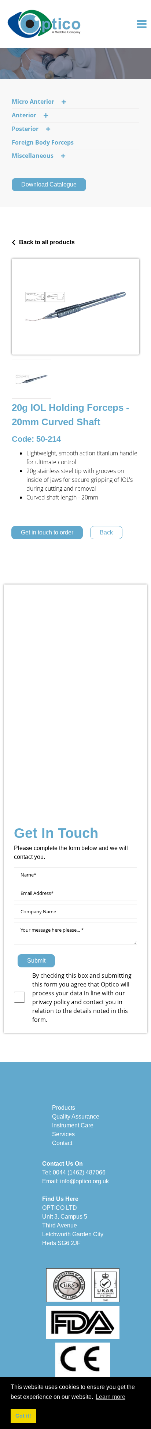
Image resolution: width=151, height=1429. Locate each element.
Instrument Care (72, 1125)
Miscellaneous (33, 156)
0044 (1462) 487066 (79, 1172)
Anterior (24, 115)
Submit (36, 960)
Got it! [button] (23, 1416)
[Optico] (44, 23)
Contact (62, 1143)
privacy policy (51, 1002)
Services (63, 1134)
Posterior (25, 129)
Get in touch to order (47, 532)
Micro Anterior (33, 101)
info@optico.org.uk (84, 1181)
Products (63, 1108)
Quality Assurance (75, 1116)
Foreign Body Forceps (43, 142)
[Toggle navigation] (142, 23)
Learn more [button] (110, 1397)
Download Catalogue (49, 184)
